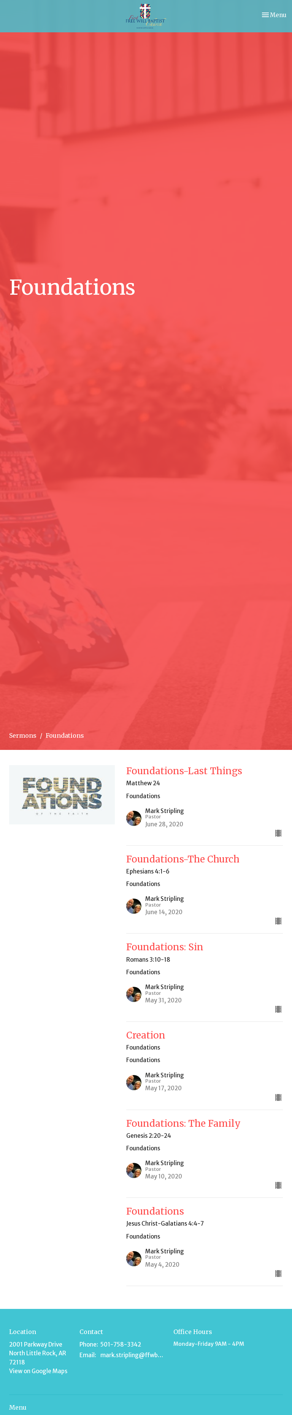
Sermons (22, 735)
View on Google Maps (38, 1371)
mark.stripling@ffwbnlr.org (133, 1355)
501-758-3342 (120, 1344)
